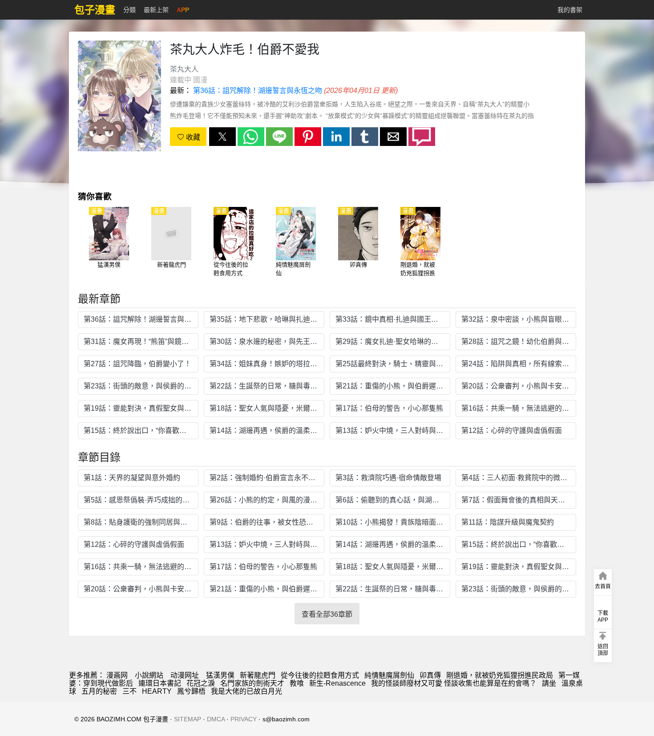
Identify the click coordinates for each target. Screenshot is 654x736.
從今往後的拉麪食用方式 (320, 675)
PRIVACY (243, 719)
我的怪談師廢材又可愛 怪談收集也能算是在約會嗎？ (454, 683)
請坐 (549, 683)
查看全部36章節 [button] (327, 614)
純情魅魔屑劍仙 (389, 675)
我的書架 (569, 9)
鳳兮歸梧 (191, 691)
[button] (222, 136)
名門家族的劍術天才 (252, 683)
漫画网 (117, 675)
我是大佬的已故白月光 (246, 691)
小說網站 (149, 675)
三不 (129, 691)
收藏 (192, 137)
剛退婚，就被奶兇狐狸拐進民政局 (499, 675)
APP (183, 9)
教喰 (297, 683)
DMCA (216, 719)
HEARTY (157, 691)
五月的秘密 (99, 691)
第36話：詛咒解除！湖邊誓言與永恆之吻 (257, 90)
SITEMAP (187, 719)
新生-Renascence (337, 683)
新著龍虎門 (257, 675)
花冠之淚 (200, 683)
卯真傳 (430, 675)
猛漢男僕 (220, 675)
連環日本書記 (159, 683)
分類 (129, 9)
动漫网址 (184, 675)
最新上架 (156, 9)
